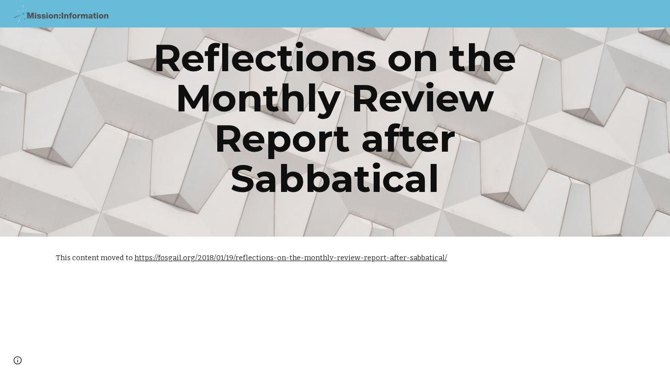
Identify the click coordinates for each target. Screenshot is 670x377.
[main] (335, 118)
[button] (18, 360)
